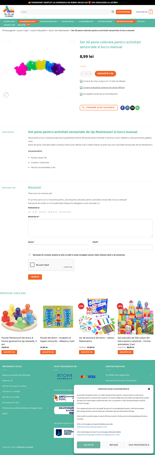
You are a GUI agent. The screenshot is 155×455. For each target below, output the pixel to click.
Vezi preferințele (139, 445)
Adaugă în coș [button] (9, 352)
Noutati (141, 21)
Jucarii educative (27, 21)
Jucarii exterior (105, 21)
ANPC (5, 413)
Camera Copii (9, 25)
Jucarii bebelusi (86, 21)
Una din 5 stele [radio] (29, 212)
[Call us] (137, 108)
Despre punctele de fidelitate (16, 375)
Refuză (114, 445)
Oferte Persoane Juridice (14, 386)
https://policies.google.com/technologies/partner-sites (98, 434)
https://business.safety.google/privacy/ (92, 426)
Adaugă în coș (105, 73)
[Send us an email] (132, 108)
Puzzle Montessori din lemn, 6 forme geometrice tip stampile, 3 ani (19, 341)
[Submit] (112, 12)
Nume (31, 242)
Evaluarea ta (33, 207)
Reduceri (22, 25)
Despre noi (7, 380)
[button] (148, 388)
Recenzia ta (34, 216)
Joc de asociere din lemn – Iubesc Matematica (96, 339)
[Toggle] (47, 391)
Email (96, 242)
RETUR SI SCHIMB (10, 397)
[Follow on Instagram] (127, 108)
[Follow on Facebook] (122, 108)
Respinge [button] (122, 2)
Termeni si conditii (11, 391)
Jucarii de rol (67, 21)
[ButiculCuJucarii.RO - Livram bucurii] (8, 12)
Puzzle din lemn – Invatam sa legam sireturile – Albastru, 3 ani (57, 339)
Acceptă (89, 445)
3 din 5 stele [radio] (42, 212)
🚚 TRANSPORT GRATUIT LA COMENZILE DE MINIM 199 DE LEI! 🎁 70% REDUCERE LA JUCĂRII (73, 2)
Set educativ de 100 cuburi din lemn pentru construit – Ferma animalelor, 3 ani (134, 341)
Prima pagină (8, 30)
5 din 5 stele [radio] (64, 212)
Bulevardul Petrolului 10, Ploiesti (121, 380)
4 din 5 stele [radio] (52, 212)
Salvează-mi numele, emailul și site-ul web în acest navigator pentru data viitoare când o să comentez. (79, 254)
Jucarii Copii (9, 21)
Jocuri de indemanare (59, 30)
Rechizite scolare (125, 21)
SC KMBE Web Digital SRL (118, 375)
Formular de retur (11, 402)
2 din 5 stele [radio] (34, 212)
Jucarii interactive (48, 21)
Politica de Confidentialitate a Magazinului (22, 408)
